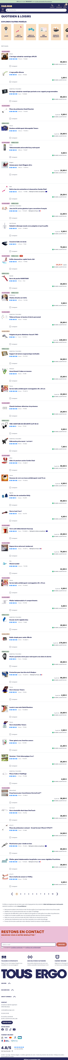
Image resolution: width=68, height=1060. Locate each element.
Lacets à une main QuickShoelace (21, 707)
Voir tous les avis (5, 1051)
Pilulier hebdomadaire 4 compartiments (23, 600)
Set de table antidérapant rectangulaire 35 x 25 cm (27, 389)
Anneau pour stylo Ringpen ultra (20, 165)
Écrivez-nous (7, 1022)
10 (52, 894)
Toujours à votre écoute (9, 961)
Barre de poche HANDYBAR (19, 278)
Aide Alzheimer (43, 36)
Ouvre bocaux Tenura (16, 690)
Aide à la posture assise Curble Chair (22, 460)
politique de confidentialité (33, 947)
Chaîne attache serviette (18, 298)
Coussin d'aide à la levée (17, 242)
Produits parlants (56, 36)
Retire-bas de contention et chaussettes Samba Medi (28, 189)
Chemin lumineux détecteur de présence (23, 406)
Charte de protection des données (44, 1055)
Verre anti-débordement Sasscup (21, 529)
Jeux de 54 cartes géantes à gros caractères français (28, 208)
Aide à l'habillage (18, 36)
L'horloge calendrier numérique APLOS (23, 56)
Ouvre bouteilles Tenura (17, 725)
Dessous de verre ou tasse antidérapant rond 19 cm (27, 478)
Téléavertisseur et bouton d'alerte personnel (25, 317)
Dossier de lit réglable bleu (18, 620)
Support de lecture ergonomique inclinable (24, 354)
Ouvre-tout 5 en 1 (15, 511)
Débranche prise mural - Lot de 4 (20, 441)
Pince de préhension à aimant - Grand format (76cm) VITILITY (30, 828)
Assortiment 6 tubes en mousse (20, 371)
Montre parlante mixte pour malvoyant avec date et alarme (30, 657)
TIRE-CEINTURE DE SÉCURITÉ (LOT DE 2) (23, 424)
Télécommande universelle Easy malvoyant (24, 147)
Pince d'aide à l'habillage (18, 774)
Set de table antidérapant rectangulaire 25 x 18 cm (27, 583)
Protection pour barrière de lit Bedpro (22, 672)
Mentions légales (15, 1055)
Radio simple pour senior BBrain (20, 637)
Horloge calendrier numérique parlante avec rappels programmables (33, 91)
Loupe (6, 36)
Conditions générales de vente (27, 1055)
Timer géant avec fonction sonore (21, 740)
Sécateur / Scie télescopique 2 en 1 (21, 756)
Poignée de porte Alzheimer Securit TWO (23, 334)
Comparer (14, 66)
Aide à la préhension (31, 36)
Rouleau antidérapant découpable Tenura (23, 128)
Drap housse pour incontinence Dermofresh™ (25, 793)
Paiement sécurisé (60, 961)
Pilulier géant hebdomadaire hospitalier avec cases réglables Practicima (34, 859)
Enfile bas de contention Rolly (19, 495)
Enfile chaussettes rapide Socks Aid (21, 259)
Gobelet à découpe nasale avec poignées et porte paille (28, 226)
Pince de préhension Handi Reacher (21, 109)
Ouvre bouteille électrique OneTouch (22, 810)
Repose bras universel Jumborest (21, 546)
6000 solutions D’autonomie (36, 961)
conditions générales (17, 947)
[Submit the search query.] (7, 10)
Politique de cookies (59, 1055)
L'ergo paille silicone (16, 72)
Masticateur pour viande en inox (20, 844)
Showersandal (14, 564)
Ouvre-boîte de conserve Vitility (20, 877)
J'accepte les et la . (22, 947)
